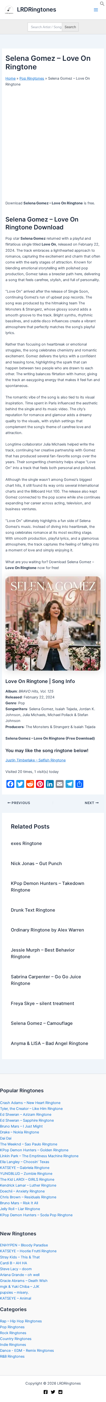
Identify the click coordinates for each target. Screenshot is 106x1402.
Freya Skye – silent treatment (42, 1003)
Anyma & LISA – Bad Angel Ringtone (49, 1043)
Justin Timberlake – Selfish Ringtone (35, 760)
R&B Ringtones (12, 1356)
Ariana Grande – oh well (19, 1275)
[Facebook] (45, 1392)
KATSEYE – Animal (15, 1298)
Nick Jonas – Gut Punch (36, 863)
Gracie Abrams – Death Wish (24, 1280)
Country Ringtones (16, 1339)
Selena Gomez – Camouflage (42, 1023)
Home (10, 78)
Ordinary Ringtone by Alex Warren (47, 929)
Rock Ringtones (13, 1333)
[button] (102, 5)
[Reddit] (60, 1392)
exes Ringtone (26, 843)
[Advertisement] (53, 145)
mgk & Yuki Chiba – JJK (19, 1286)
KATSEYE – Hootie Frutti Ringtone (28, 1251)
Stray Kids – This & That (20, 1257)
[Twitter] (53, 1392)
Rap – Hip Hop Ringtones (21, 1321)
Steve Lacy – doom (16, 1269)
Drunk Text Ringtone (33, 910)
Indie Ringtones (13, 1344)
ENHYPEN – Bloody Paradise (24, 1245)
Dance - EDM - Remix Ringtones (27, 1350)
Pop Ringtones (31, 78)
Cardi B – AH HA (13, 1263)
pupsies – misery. (14, 1292)
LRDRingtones (36, 9)
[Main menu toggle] (96, 10)
